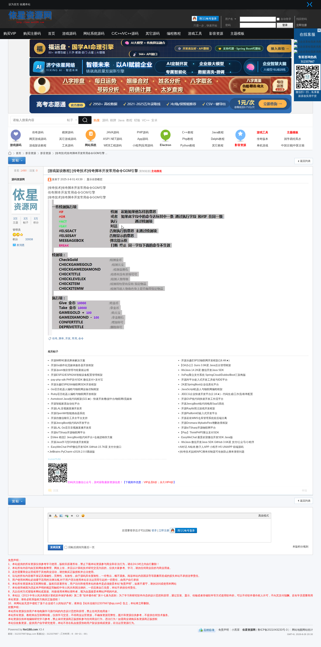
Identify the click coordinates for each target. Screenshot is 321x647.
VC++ (146, 120)
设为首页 (14, 4)
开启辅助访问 (305, 3)
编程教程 (174, 33)
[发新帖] (17, 160)
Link (66, 515)
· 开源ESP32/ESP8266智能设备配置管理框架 (76, 374)
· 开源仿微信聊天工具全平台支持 (68, 418)
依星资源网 (248, 629)
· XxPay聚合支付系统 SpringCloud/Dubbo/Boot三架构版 (213, 374)
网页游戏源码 (37, 139)
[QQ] (207, 629)
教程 (129, 120)
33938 (29, 239)
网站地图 (297, 629)
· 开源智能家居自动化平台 (64, 403)
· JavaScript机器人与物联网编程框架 (201, 389)
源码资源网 (18, 179)
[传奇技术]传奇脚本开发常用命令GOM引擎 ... (81, 153)
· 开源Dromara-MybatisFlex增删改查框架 (204, 422)
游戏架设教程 (37, 145)
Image (61, 515)
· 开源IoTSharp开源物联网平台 (198, 427)
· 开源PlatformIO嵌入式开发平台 (198, 413)
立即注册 (301, 25)
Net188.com (30, 629)
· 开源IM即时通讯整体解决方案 (67, 360)
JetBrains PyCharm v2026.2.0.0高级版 (72, 451)
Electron (165, 135)
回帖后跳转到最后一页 (81, 547)
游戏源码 (69, 33)
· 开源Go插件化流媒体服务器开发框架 (71, 365)
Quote (72, 515)
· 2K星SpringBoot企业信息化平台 (199, 384)
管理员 (17, 229)
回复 (56, 490)
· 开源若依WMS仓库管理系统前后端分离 (203, 418)
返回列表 (305, 161)
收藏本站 (25, 4)
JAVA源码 (112, 132)
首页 (51, 33)
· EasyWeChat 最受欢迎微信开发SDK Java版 (206, 437)
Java (121, 120)
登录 (154, 530)
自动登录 (286, 19)
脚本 (61, 338)
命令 (81, 338)
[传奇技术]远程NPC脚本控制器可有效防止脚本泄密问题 (212, 451)
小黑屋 (236, 629)
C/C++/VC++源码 (125, 33)
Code (77, 515)
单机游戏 (262, 145)
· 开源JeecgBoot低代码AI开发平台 (69, 422)
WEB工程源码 (113, 145)
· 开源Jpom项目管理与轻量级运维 (69, 370)
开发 (68, 338)
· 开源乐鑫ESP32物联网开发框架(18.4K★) (205, 360)
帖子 (70, 120)
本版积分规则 (300, 546)
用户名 (229, 19)
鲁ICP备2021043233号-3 (273, 629)
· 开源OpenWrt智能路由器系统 (67, 413)
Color (56, 515)
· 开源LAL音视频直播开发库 (65, 408)
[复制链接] (145, 171)
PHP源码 (142, 132)
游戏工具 (195, 33)
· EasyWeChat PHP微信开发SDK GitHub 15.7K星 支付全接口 (85, 446)
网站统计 (307, 629)
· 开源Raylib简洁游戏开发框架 (197, 408)
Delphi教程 (217, 139)
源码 (105, 120)
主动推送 (156, 171)
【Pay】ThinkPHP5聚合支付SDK (199, 432)
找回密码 (301, 19)
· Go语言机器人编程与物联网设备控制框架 (74, 389)
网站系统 (90, 135)
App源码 (142, 139)
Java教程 (218, 132)
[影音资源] (240, 135)
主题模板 (237, 33)
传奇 (54, 338)
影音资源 (216, 33)
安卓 (154, 120)
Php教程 (187, 139)
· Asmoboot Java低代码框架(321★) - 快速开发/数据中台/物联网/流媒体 (90, 398)
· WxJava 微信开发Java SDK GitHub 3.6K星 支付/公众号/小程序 (217, 442)
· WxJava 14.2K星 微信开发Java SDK (202, 370)
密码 (228, 25)
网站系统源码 (93, 33)
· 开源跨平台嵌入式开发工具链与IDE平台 (204, 379)
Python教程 (187, 145)
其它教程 (217, 145)
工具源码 (67, 145)
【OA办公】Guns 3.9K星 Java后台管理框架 (205, 365)
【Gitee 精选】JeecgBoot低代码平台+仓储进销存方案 (80, 437)
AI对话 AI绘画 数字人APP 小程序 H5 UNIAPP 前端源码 (211, 446)
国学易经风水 (292, 139)
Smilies (83, 515)
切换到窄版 (309, 4)
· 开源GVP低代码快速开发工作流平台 (201, 398)
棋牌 (113, 120)
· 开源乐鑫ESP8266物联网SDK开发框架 (73, 384)
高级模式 (263, 515)
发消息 (20, 245)
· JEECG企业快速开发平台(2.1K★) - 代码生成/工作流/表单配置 (216, 394)
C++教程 (187, 132)
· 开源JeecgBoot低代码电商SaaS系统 (202, 403)
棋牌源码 (67, 132)
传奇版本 (262, 139)
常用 (74, 338)
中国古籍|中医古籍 (292, 145)
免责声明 (223, 629)
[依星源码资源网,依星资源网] (30, 22)
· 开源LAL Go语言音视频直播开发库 (70, 427)
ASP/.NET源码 (112, 139)
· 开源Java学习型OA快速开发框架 (69, 442)
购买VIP (9, 33)
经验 (137, 120)
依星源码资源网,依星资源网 (10, 153)
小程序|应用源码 (143, 145)
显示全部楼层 (94, 179)
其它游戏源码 (67, 139)
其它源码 (153, 33)
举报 (304, 490)
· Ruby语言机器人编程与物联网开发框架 (73, 394)
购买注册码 (32, 33)
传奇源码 (37, 132)
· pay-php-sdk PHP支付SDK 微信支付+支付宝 (76, 379)
